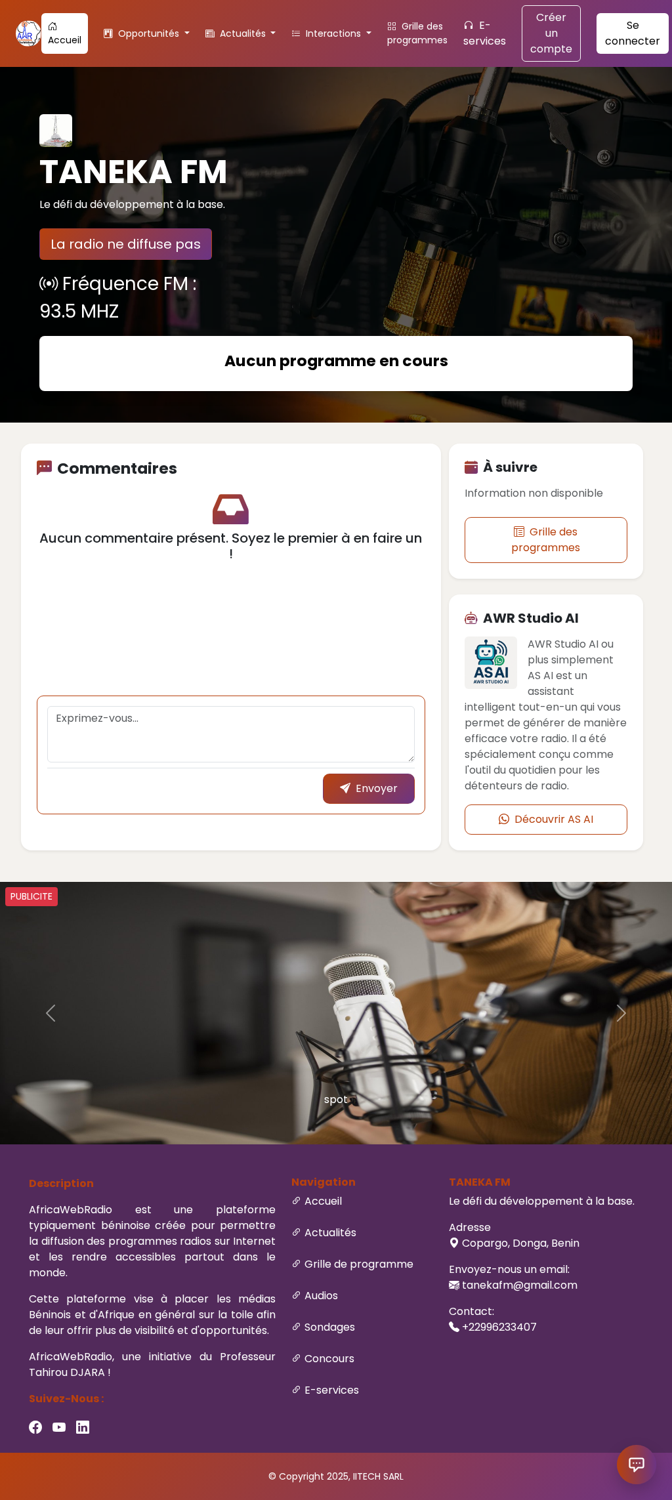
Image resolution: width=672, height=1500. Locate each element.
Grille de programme (358, 1264)
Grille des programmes (417, 33)
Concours (329, 1358)
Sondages (329, 1327)
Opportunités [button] (149, 33)
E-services (484, 33)
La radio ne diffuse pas (126, 244)
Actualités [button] (242, 33)
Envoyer (375, 788)
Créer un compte (551, 33)
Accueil (64, 40)
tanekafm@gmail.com (520, 1285)
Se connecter (632, 33)
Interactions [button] (333, 33)
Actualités (330, 1232)
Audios (321, 1295)
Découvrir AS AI (552, 819)
